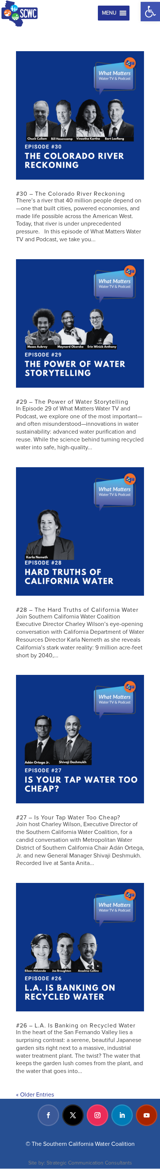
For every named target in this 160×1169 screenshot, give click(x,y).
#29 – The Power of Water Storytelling (72, 402)
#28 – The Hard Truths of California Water (77, 610)
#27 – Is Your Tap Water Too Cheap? (68, 817)
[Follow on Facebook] (48, 1115)
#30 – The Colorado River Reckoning (70, 194)
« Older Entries (35, 1094)
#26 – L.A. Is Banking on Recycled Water (75, 1025)
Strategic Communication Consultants (89, 1163)
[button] (150, 11)
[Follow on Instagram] (97, 1115)
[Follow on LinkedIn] (122, 1115)
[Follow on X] (73, 1115)
